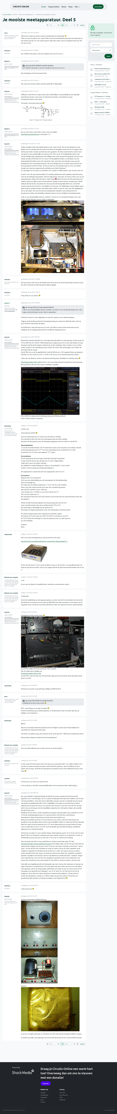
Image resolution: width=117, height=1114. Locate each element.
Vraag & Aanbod (53, 7)
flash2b (6, 896)
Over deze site (64, 1095)
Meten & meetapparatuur (26, 14)
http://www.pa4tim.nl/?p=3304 (31, 362)
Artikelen (43, 1092)
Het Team (62, 1092)
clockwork (7, 686)
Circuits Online (7, 14)
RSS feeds (62, 1100)
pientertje (7, 720)
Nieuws (63, 7)
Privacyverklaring (109, 1110)
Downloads (44, 1097)
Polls (61, 1097)
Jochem (7, 778)
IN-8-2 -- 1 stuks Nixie (101, 102)
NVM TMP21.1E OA (100, 85)
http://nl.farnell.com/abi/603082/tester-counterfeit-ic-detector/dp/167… (44, 541)
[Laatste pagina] (77, 25)
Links (42, 1100)
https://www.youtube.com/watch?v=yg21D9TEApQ (11, 66)
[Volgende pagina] (74, 25)
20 (62, 25)
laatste (82, 25)
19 (58, 25)
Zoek (108, 56)
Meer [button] (76, 7)
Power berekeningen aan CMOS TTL (105, 68)
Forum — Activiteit (96, 64)
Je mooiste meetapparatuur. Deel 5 (45, 14)
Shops (70, 7)
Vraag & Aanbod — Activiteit (99, 92)
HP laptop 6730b (99, 107)
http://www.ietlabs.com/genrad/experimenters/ (36, 844)
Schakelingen (44, 1095)
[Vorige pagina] (50, 25)
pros (5, 33)
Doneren (46, 1083)
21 (66, 25)
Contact (43, 1102)
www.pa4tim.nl (8, 96)
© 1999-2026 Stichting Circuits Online (14, 1110)
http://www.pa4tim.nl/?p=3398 (31, 673)
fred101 (7, 91)
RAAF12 (7, 61)
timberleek (8, 534)
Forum (43, 7)
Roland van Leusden (11, 577)
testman (7, 279)
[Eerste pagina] (47, 25)
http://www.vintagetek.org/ (30, 134)
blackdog (7, 426)
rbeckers (7, 50)
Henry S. (7, 303)
